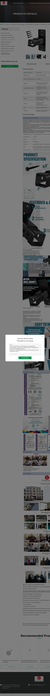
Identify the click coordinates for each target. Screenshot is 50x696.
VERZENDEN (25, 357)
